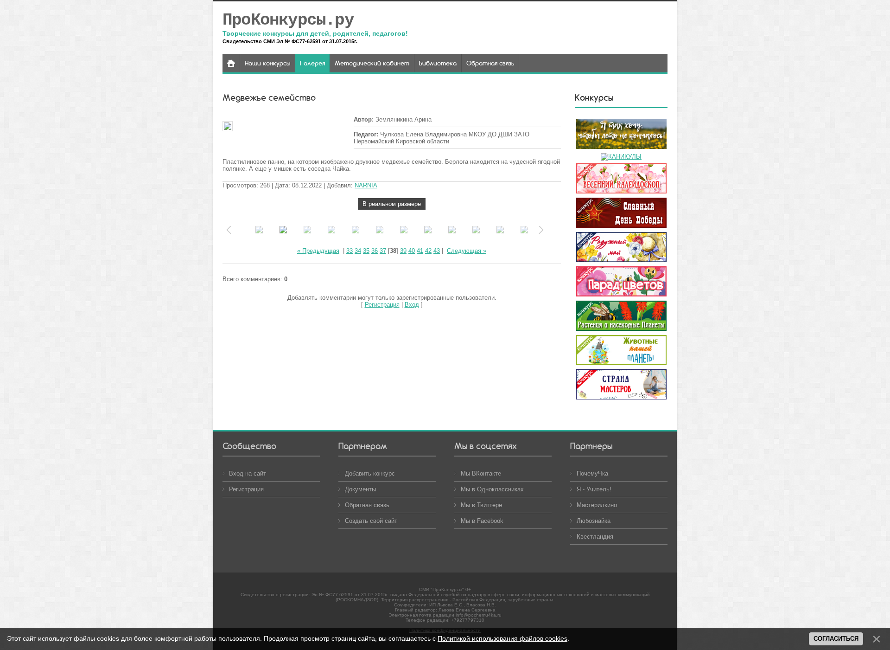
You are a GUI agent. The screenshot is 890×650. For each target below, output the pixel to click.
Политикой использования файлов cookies (502, 638)
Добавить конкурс (370, 473)
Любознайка (593, 520)
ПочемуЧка (592, 473)
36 (374, 250)
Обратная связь (367, 505)
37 (383, 250)
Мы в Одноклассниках (492, 489)
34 (358, 250)
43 (436, 250)
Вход (412, 304)
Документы (360, 489)
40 (411, 250)
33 (349, 250)
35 (366, 250)
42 (428, 250)
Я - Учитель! (594, 489)
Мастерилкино (597, 505)
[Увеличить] (287, 127)
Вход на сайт (247, 473)
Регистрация (382, 304)
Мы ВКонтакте (481, 473)
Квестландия (595, 536)
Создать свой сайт (371, 520)
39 (403, 250)
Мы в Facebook (482, 520)
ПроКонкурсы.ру (288, 20)
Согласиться (836, 638)
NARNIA (366, 185)
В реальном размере (391, 203)
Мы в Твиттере (481, 505)
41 (420, 250)
